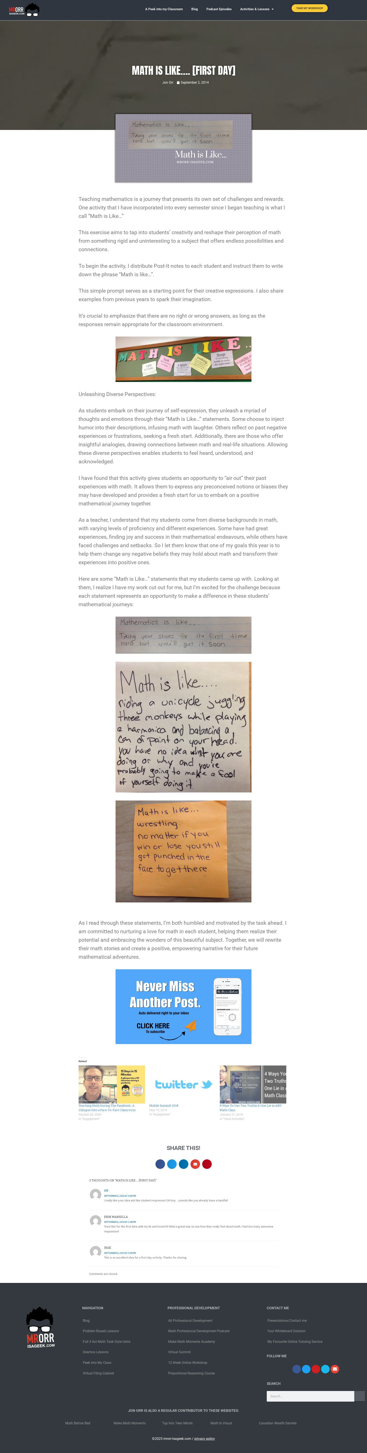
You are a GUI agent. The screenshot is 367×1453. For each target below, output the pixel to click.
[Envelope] (335, 1369)
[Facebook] (296, 1369)
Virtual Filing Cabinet (98, 1373)
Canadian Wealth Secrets (277, 1423)
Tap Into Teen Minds (177, 1423)
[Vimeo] (325, 1369)
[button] (353, 9)
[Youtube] (316, 1369)
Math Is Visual (221, 1423)
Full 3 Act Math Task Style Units (106, 1342)
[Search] (359, 1396)
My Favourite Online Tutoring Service (294, 1342)
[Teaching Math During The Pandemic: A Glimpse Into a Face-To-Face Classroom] (112, 1084)
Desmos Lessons (96, 1352)
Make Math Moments (130, 1423)
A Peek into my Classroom (164, 9)
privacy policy (204, 1439)
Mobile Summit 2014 (163, 1106)
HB (106, 1190)
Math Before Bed (77, 1423)
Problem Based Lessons (101, 1331)
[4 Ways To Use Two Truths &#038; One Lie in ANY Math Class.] (253, 1084)
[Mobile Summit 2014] (182, 1084)
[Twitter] (306, 1369)
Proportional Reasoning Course (191, 1373)
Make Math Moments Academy (191, 1342)
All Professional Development (190, 1321)
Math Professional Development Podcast (199, 1331)
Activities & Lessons (255, 9)
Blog (194, 9)
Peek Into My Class (97, 1363)
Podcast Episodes (219, 9)
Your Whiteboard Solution (286, 1331)
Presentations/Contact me (287, 1321)
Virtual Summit (179, 1352)
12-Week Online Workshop (187, 1363)
